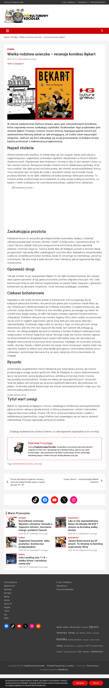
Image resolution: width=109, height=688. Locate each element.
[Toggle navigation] (7, 31)
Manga (22, 554)
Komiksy (7, 593)
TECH (6, 611)
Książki (7, 607)
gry (77, 633)
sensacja (38, 464)
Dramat (85, 627)
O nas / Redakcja (68, 2)
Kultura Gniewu (26, 464)
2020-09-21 (12, 59)
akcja (59, 627)
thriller (79, 652)
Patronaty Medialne (97, 2)
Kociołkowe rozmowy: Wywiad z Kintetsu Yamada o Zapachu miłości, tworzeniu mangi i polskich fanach (36, 525)
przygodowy (80, 646)
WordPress (63, 669)
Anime (7, 600)
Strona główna (10, 582)
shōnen (59, 652)
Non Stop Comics (69, 646)
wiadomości (97, 651)
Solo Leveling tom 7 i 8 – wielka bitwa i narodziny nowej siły (33, 560)
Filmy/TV (8, 604)
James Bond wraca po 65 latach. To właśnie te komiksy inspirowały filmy (85, 543)
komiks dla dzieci (75, 640)
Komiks (10, 49)
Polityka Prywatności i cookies (60, 666)
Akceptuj (80, 683)
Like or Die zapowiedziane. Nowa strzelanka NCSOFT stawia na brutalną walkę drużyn (83, 525)
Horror (89, 633)
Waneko (86, 652)
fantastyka (61, 633)
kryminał (16, 464)
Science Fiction (97, 646)
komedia (96, 633)
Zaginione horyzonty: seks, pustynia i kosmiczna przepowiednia (34, 543)
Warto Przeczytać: (19, 513)
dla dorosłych (75, 627)
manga (59, 645)
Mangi (6, 596)
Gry (5, 614)
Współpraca (82, 2)
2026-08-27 (23, 567)
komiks (61, 639)
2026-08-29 (23, 534)
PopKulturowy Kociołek (34, 666)
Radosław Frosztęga (27, 59)
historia (82, 633)
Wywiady (22, 518)
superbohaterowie (69, 652)
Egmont (93, 626)
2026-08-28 (23, 550)
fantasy (71, 633)
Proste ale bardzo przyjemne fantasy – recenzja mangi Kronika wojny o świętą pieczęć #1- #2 (28, 482)
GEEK (6, 618)
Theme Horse (92, 666)
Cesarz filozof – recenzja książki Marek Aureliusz (81, 480)
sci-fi (87, 645)
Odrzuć (96, 683)
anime (65, 627)
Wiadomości (73, 518)
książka (86, 640)
